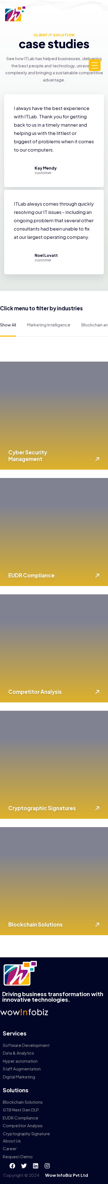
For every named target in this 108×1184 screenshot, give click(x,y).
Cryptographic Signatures (42, 808)
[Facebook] (12, 1166)
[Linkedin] (35, 1166)
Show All (8, 324)
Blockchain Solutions (35, 924)
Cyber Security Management (27, 455)
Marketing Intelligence (48, 324)
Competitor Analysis (35, 691)
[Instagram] (47, 1166)
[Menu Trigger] (95, 65)
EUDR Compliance (31, 575)
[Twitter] (24, 1166)
